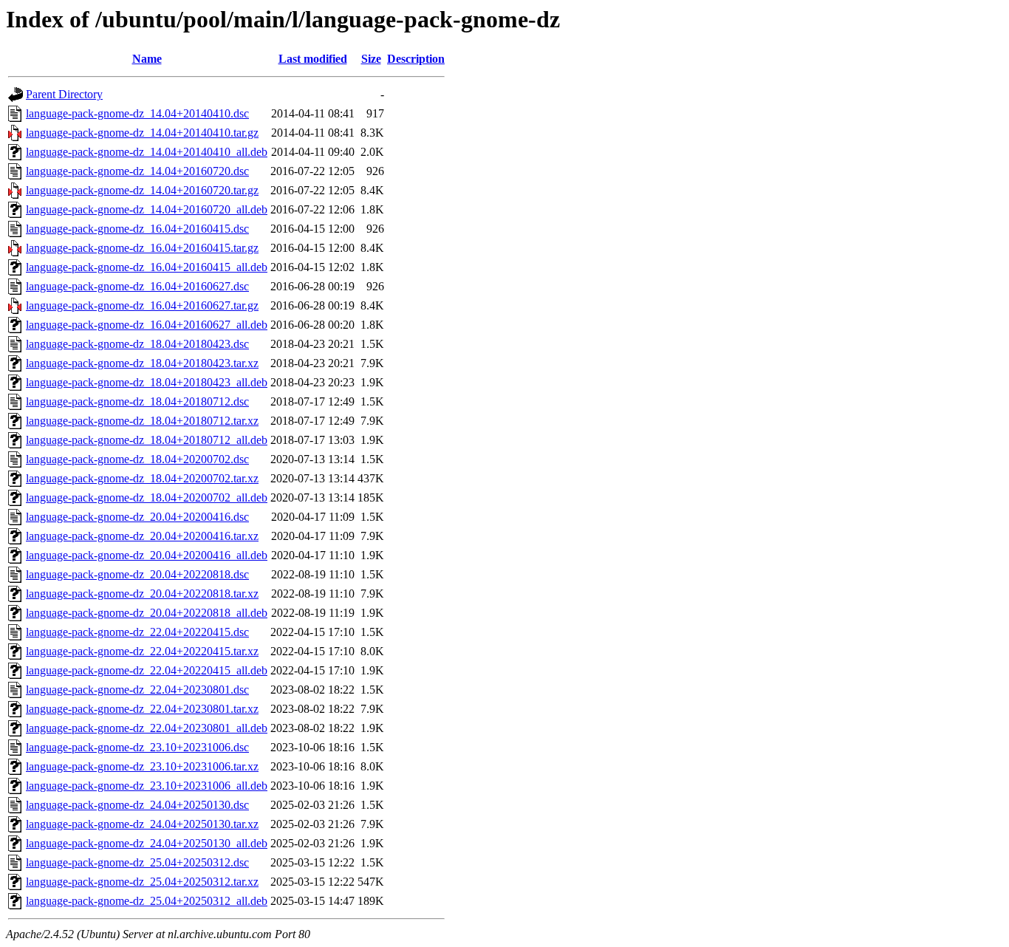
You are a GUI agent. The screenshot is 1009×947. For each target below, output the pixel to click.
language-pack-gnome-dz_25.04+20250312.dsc (137, 862)
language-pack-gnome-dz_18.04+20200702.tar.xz (142, 478)
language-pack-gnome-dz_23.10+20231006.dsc (137, 747)
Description (416, 58)
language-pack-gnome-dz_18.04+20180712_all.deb (146, 440)
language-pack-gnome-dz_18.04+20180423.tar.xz (142, 363)
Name (147, 58)
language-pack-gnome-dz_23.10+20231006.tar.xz (142, 766)
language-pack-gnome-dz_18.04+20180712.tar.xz (142, 420)
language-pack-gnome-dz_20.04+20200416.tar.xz (142, 536)
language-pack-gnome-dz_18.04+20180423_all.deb (146, 382)
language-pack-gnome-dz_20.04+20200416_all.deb (146, 555)
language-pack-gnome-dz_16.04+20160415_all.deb (146, 267)
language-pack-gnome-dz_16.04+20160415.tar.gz (142, 248)
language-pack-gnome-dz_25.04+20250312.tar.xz (142, 881)
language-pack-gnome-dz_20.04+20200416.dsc (137, 516)
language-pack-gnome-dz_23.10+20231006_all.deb (146, 785)
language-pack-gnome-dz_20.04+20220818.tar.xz (142, 593)
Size (371, 58)
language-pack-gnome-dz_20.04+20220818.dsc (137, 574)
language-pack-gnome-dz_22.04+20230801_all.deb (146, 728)
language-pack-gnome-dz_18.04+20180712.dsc (137, 401)
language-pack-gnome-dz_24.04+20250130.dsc (137, 805)
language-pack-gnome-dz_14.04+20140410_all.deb (146, 152)
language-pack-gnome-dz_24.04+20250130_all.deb (146, 843)
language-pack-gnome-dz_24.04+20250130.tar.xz (142, 824)
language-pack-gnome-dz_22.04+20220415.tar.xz (142, 651)
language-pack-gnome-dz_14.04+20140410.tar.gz (142, 132)
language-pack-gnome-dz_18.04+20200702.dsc (137, 459)
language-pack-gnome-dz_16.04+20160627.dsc (137, 286)
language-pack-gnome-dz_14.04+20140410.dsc (137, 113)
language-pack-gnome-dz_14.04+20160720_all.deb (146, 209)
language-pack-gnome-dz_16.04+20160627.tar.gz (142, 305)
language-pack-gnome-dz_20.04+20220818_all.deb (146, 612)
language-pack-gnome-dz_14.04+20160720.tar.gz (142, 190)
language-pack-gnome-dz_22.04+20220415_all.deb (146, 670)
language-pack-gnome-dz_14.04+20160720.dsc (137, 171)
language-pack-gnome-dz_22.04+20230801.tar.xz (142, 708)
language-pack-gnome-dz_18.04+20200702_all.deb (146, 497)
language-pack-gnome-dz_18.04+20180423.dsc (137, 344)
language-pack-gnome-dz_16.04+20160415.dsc (137, 228)
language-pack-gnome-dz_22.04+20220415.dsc (137, 632)
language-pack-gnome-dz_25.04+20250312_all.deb (146, 901)
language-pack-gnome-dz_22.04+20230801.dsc (137, 689)
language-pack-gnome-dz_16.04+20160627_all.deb (146, 324)
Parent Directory (64, 94)
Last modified (312, 58)
